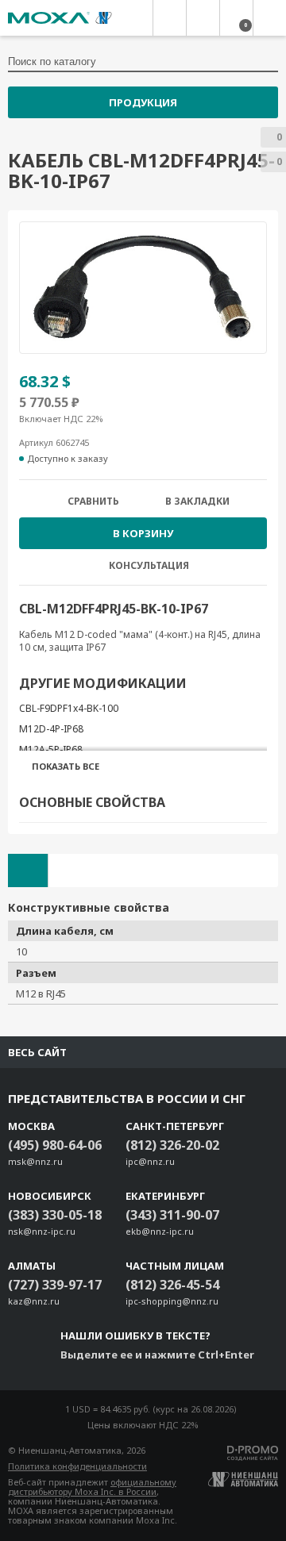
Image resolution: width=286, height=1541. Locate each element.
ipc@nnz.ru (150, 1161)
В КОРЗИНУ (143, 533)
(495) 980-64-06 (55, 1145)
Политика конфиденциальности (77, 1466)
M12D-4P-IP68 (51, 729)
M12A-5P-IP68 (51, 749)
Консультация (149, 565)
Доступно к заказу (67, 458)
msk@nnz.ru (35, 1161)
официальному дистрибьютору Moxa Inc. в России (92, 1486)
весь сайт (37, 1052)
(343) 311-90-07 (172, 1215)
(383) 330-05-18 (55, 1215)
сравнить (93, 501)
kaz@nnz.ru (34, 1301)
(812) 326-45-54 (172, 1284)
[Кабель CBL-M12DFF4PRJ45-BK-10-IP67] (143, 287)
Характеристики (28, 870)
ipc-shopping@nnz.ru (172, 1301)
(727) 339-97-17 (55, 1284)
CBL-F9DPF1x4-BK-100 (68, 708)
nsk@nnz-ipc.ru (41, 1231)
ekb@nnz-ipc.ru (160, 1231)
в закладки (197, 501)
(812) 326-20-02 (172, 1145)
